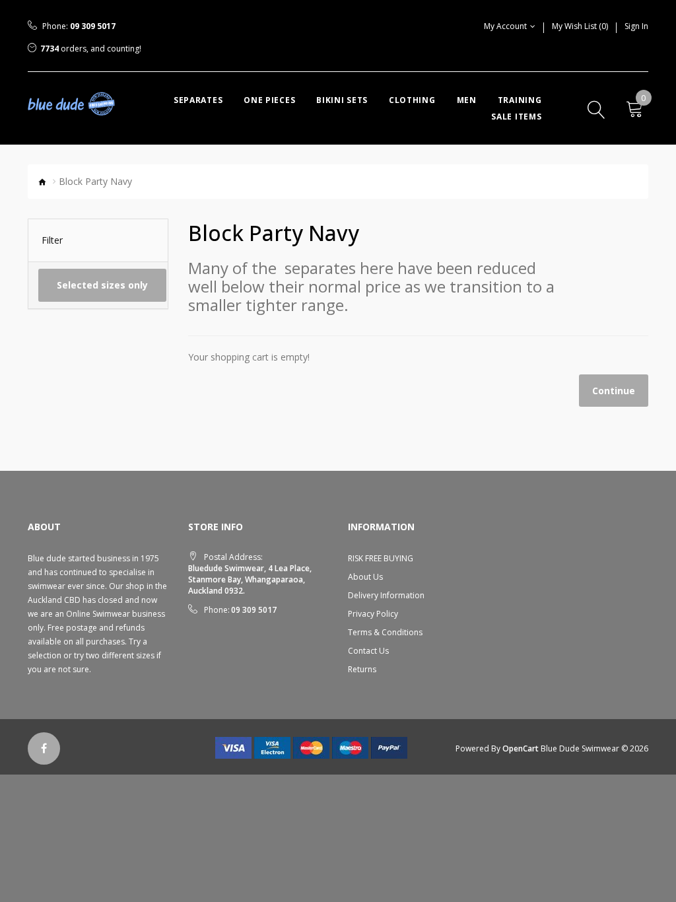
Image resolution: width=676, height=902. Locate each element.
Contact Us (368, 650)
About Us (365, 576)
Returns (362, 669)
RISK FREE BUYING (380, 558)
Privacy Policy (373, 613)
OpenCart (520, 748)
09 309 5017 (93, 26)
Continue (613, 390)
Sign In (636, 26)
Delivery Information (386, 595)
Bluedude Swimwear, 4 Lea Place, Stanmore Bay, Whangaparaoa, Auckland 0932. (250, 579)
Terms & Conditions (385, 632)
